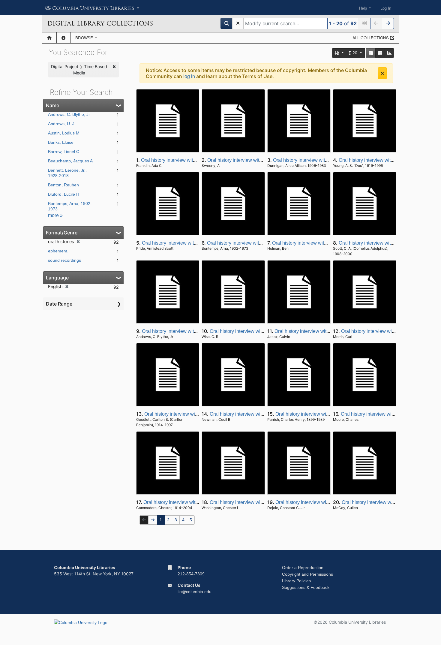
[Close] (382, 73)
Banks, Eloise (61, 142)
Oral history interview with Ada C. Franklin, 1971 (192, 160)
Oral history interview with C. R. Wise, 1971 (256, 331)
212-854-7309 (191, 573)
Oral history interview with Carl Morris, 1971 (387, 331)
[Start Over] (238, 23)
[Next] (388, 23)
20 (354, 52)
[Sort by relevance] (339, 53)
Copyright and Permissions (307, 574)
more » (55, 215)
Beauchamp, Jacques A (70, 160)
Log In (385, 8)
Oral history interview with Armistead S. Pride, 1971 (196, 243)
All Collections (371, 38)
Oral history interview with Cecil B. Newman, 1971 (263, 414)
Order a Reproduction (302, 567)
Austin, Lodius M (64, 133)
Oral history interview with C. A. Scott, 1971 (384, 243)
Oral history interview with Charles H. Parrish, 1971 (329, 414)
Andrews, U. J (61, 123)
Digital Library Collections (100, 23)
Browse (84, 38)
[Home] (49, 37)
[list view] (380, 53)
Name (52, 105)
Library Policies (296, 580)
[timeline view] (389, 53)
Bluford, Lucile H (63, 194)
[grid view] (371, 53)
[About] (63, 37)
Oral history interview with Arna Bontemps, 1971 (258, 243)
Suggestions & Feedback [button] (305, 587)
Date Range (59, 304)
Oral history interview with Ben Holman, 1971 (320, 243)
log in (189, 76)
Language (57, 278)
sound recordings (64, 260)
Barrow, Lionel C (63, 151)
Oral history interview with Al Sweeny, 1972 (253, 160)
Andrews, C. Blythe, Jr (69, 114)
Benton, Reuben (63, 184)
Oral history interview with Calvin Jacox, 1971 (322, 331)
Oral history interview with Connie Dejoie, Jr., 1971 (328, 502)
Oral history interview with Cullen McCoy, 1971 (391, 502)
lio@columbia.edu (195, 591)
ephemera (58, 251)
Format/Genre (61, 233)
